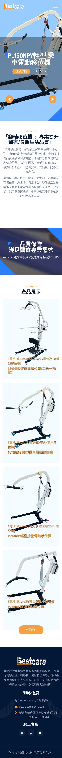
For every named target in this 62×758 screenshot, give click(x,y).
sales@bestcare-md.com (31, 707)
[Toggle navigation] (55, 6)
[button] (9, 99)
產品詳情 (21, 71)
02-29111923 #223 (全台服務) (31, 700)
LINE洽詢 (41, 71)
